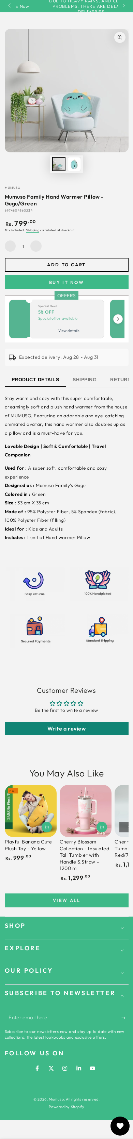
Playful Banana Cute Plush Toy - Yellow (28, 845)
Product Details (35, 379)
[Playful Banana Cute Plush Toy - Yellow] (31, 811)
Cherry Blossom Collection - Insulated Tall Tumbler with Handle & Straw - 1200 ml (84, 855)
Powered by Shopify (67, 1106)
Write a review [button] (66, 728)
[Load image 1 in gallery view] (59, 164)
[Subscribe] (125, 1018)
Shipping (32, 230)
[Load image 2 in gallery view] (74, 164)
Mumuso (56, 1099)
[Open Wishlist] (120, 1126)
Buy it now (66, 282)
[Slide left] (10, 6)
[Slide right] (123, 6)
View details (68, 330)
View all (66, 900)
